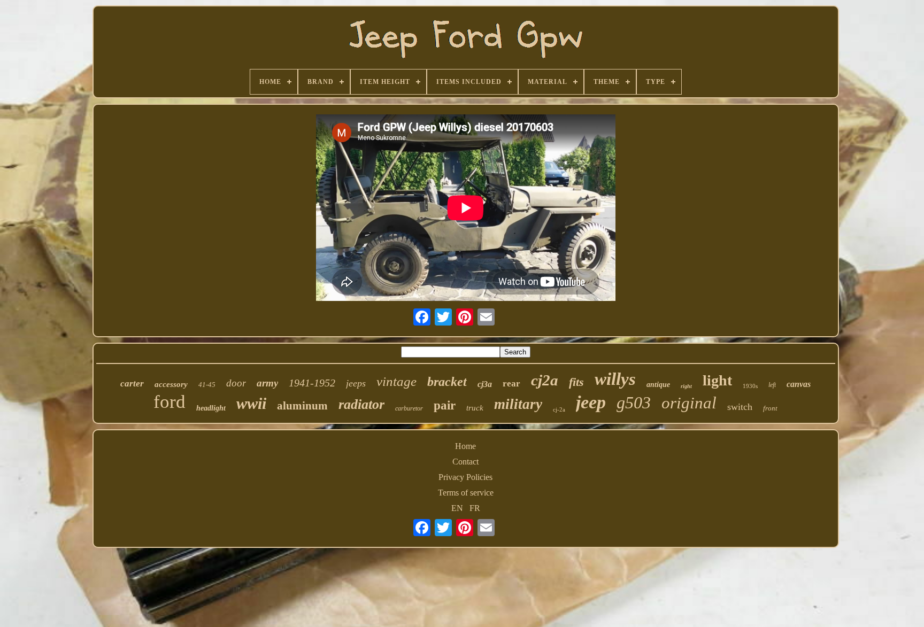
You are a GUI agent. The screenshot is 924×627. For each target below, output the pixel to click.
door (236, 383)
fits (576, 382)
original (689, 402)
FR (474, 508)
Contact (465, 461)
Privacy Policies (465, 477)
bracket (447, 382)
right (686, 386)
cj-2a (559, 409)
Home (465, 446)
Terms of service (466, 492)
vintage (396, 381)
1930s (750, 386)
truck (474, 408)
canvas (799, 384)
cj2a (544, 380)
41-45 (206, 385)
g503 (634, 402)
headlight (211, 408)
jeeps (356, 383)
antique (658, 385)
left (772, 385)
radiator (361, 404)
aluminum (302, 405)
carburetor (409, 408)
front (770, 408)
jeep (591, 402)
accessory (171, 384)
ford (169, 401)
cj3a (485, 384)
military (518, 404)
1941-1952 (312, 383)
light (717, 380)
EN (457, 508)
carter (132, 383)
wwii (251, 403)
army (267, 383)
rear (511, 383)
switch (739, 406)
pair (445, 405)
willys (615, 379)
